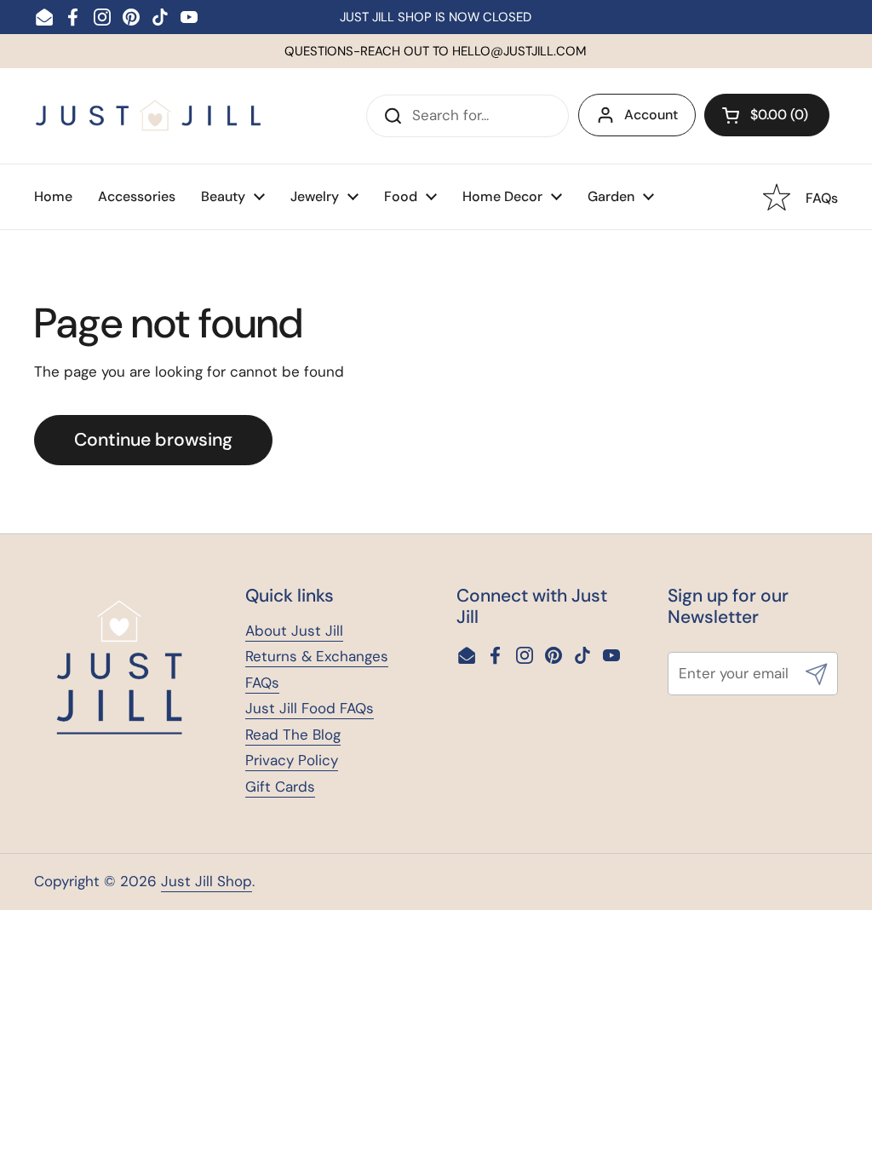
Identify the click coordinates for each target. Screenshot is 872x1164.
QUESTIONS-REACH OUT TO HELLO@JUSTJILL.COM (435, 51)
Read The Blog (293, 734)
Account (651, 115)
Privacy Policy (291, 760)
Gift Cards (280, 786)
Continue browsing (153, 440)
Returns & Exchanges (316, 656)
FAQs (262, 682)
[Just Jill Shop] (148, 115)
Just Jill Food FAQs (309, 708)
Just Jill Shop (206, 881)
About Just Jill (294, 630)
